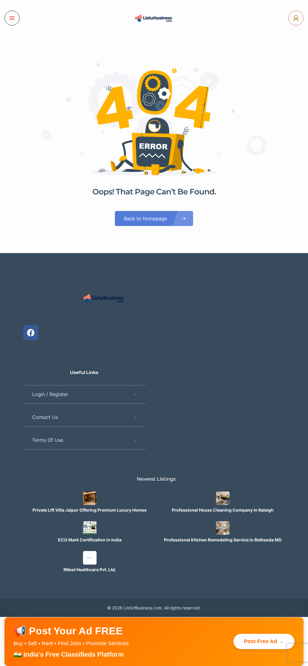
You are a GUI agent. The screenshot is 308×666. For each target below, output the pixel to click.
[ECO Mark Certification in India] (90, 528)
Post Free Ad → (264, 641)
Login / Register (50, 394)
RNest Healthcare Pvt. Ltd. (89, 570)
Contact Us (45, 417)
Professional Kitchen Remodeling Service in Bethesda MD (223, 540)
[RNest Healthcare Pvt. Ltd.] (90, 558)
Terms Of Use (47, 440)
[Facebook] (30, 332)
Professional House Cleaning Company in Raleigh (223, 510)
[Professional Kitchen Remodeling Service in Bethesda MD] (222, 528)
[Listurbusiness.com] (154, 18)
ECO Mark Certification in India (90, 540)
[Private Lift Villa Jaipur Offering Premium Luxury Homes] (90, 498)
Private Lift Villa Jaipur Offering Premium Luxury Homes (89, 510)
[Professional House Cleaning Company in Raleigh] (222, 498)
